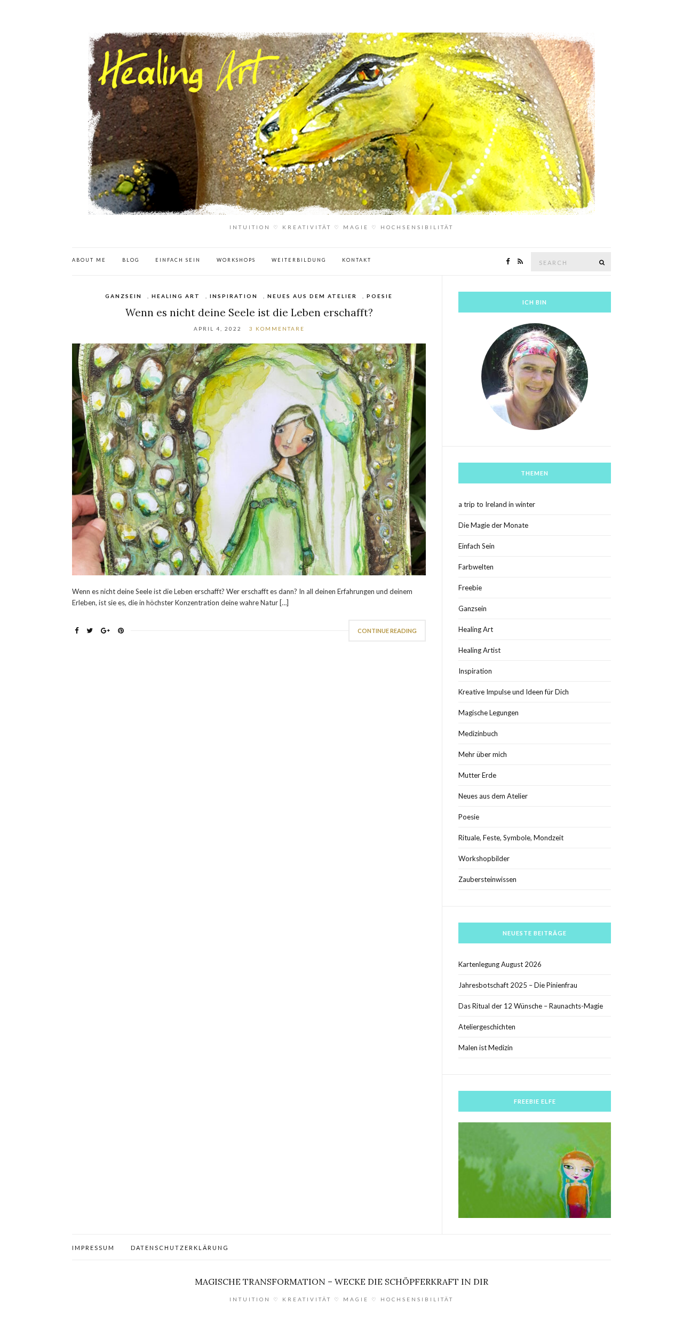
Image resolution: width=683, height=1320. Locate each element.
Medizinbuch (478, 733)
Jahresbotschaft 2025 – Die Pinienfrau (517, 985)
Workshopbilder (484, 858)
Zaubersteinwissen (487, 879)
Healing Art (176, 296)
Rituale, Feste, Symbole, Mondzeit (510, 837)
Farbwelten (476, 567)
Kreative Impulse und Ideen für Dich (513, 692)
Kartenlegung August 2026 (500, 964)
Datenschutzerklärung (180, 1247)
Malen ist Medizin (485, 1047)
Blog (130, 260)
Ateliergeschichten (486, 1026)
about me (89, 260)
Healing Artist (479, 650)
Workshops (236, 260)
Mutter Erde (477, 775)
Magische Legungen (488, 712)
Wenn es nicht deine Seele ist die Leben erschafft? (249, 312)
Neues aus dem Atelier (312, 296)
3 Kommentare (277, 328)
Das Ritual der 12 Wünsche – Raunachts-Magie (530, 1006)
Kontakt (356, 260)
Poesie (380, 296)
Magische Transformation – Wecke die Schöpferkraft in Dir (341, 1281)
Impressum (93, 1247)
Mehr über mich (482, 754)
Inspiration (234, 296)
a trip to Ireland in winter (496, 504)
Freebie (470, 587)
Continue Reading (387, 630)
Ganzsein (123, 296)
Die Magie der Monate (493, 525)
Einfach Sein (178, 260)
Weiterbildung (299, 260)
